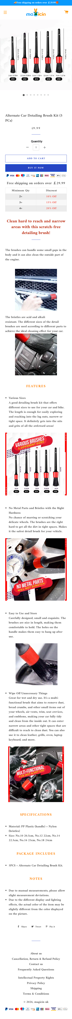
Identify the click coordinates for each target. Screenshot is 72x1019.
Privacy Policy (36, 983)
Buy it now (36, 168)
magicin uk (41, 1002)
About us (36, 953)
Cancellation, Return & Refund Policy (36, 959)
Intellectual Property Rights (36, 977)
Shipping (36, 988)
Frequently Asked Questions (36, 969)
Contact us (36, 964)
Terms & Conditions (36, 994)
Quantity (36, 141)
